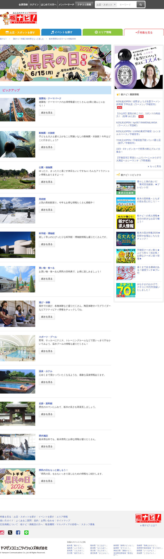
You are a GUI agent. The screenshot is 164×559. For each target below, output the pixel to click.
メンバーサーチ (66, 4)
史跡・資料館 (45, 403)
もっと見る (155, 166)
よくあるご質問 (24, 520)
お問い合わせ (47, 520)
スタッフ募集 (88, 524)
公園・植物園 (45, 167)
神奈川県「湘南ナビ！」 (123, 550)
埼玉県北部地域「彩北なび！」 (123, 554)
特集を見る (146, 32)
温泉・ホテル (45, 371)
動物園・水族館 (47, 133)
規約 (36, 520)
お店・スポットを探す (22, 32)
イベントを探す (64, 32)
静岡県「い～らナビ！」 (146, 550)
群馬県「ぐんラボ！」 (76, 550)
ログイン (34, 4)
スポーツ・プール (48, 337)
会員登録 (23, 4)
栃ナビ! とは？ (149, 525)
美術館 (42, 199)
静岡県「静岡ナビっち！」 (124, 545)
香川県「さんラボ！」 (99, 550)
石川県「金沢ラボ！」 (76, 553)
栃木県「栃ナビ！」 (75, 545)
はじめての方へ (49, 4)
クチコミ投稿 (84, 4)
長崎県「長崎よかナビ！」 (147, 545)
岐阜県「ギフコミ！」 (122, 548)
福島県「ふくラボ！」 (76, 548)
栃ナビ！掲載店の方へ (31, 524)
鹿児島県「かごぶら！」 (100, 553)
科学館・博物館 (47, 233)
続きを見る (47, 112)
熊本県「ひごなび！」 (99, 545)
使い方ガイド (6, 520)
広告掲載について (9, 524)
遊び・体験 (44, 302)
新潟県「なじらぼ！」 (99, 548)
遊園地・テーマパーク (50, 98)
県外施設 (43, 435)
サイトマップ (63, 520)
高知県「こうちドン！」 (146, 553)
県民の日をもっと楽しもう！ (53, 470)
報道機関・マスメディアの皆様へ (62, 524)
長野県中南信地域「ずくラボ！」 (150, 548)
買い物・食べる (47, 268)
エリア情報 (104, 32)
